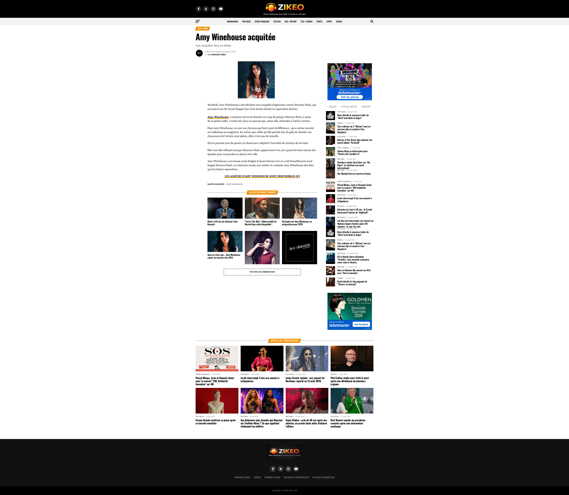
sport (329, 21)
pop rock (246, 21)
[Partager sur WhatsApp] (199, 113)
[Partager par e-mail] (199, 127)
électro (277, 21)
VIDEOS (339, 21)
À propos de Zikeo (272, 477)
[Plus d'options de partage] (199, 134)
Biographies (232, 21)
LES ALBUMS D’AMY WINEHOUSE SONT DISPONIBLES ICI (262, 176)
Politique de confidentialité (296, 477)
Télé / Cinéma (306, 21)
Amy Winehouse (235, 184)
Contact (257, 477)
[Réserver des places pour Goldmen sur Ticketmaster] (349, 310)
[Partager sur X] (199, 120)
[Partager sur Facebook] (199, 106)
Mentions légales (242, 477)
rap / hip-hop (291, 21)
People (319, 21)
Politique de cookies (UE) (324, 477)
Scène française (262, 21)
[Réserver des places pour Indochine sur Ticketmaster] (349, 80)
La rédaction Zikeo (217, 54)
